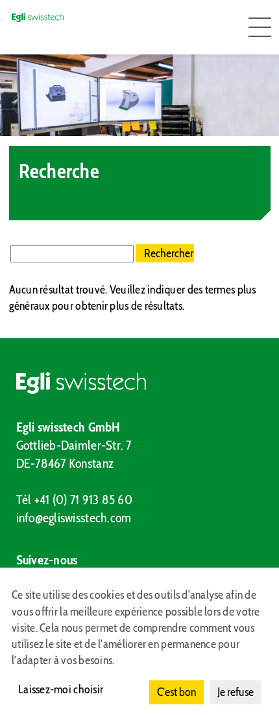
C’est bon (176, 692)
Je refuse (235, 692)
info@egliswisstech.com (74, 517)
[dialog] (139, 642)
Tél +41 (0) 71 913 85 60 (74, 499)
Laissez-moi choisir (60, 689)
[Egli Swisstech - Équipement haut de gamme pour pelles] (139, 383)
